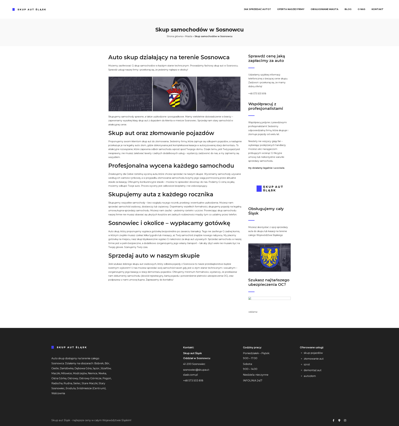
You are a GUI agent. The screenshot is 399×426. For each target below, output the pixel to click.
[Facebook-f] (333, 420)
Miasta (188, 36)
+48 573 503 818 (257, 93)
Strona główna (175, 36)
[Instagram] (345, 420)
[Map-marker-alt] (339, 420)
